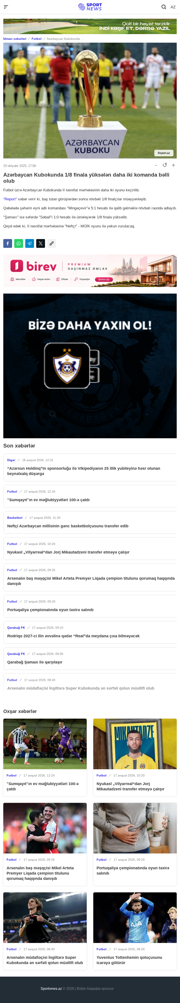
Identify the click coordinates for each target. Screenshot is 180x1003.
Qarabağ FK (16, 627)
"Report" (10, 199)
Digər (11, 460)
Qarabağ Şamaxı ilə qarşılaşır (34, 662)
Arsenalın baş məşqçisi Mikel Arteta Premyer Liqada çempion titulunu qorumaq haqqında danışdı (91, 581)
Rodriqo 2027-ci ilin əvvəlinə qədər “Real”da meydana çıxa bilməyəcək (73, 636)
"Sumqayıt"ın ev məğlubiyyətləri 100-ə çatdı (48, 500)
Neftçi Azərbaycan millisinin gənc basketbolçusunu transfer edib (67, 526)
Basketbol (14, 517)
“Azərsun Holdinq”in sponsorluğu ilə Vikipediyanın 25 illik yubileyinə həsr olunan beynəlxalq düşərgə (83, 471)
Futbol (36, 38)
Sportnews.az (51, 988)
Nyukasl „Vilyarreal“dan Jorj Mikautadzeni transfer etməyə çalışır (68, 552)
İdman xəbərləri (14, 38)
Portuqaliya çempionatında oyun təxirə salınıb (50, 610)
